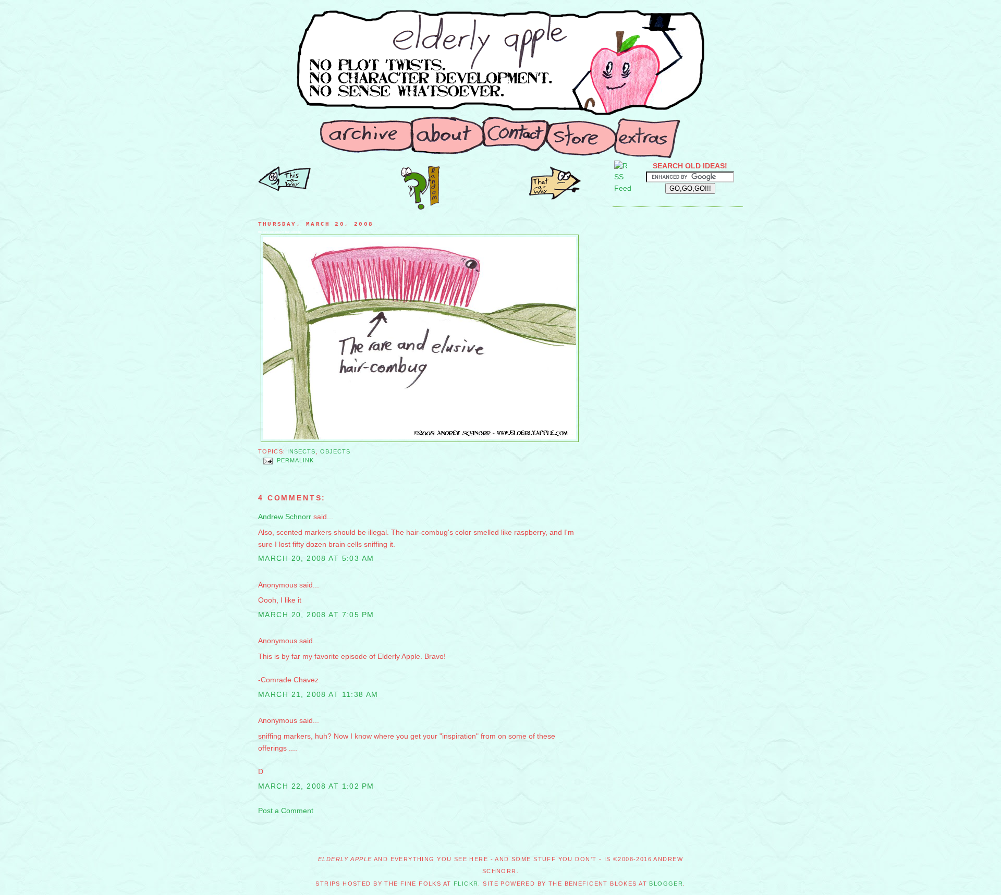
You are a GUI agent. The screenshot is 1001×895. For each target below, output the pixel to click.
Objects (335, 451)
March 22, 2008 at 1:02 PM (316, 786)
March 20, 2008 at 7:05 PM (316, 614)
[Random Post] (420, 207)
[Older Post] (284, 189)
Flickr (466, 883)
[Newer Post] (555, 197)
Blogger (666, 883)
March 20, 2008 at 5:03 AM (316, 558)
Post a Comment (285, 810)
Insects (301, 451)
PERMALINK (295, 461)
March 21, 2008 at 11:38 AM (318, 694)
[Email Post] (267, 461)
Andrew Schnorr (284, 516)
